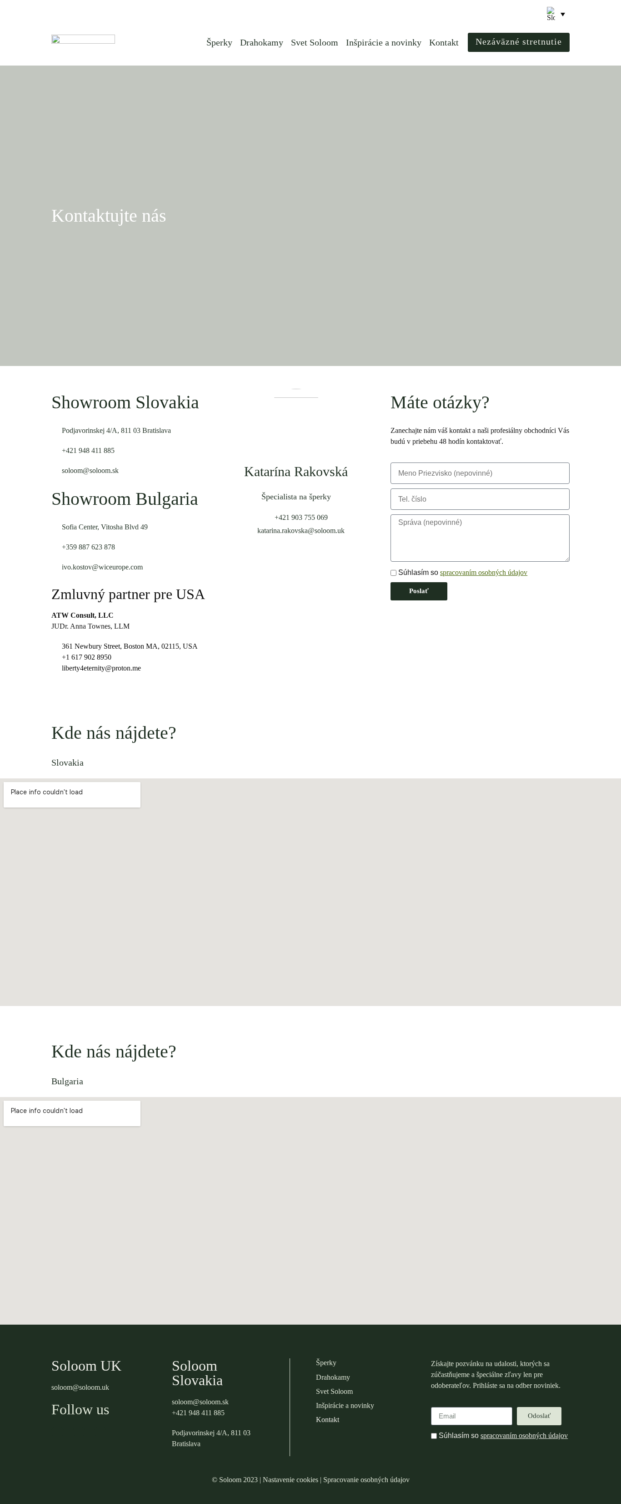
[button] (525, 14)
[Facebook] (57, 1432)
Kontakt (444, 42)
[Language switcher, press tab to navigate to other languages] (556, 14)
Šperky (219, 42)
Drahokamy (261, 42)
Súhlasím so (462, 572)
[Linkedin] (100, 1432)
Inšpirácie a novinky (383, 42)
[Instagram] (79, 1432)
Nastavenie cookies (290, 1480)
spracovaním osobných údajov (483, 572)
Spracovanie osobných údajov (366, 1480)
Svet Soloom (314, 42)
